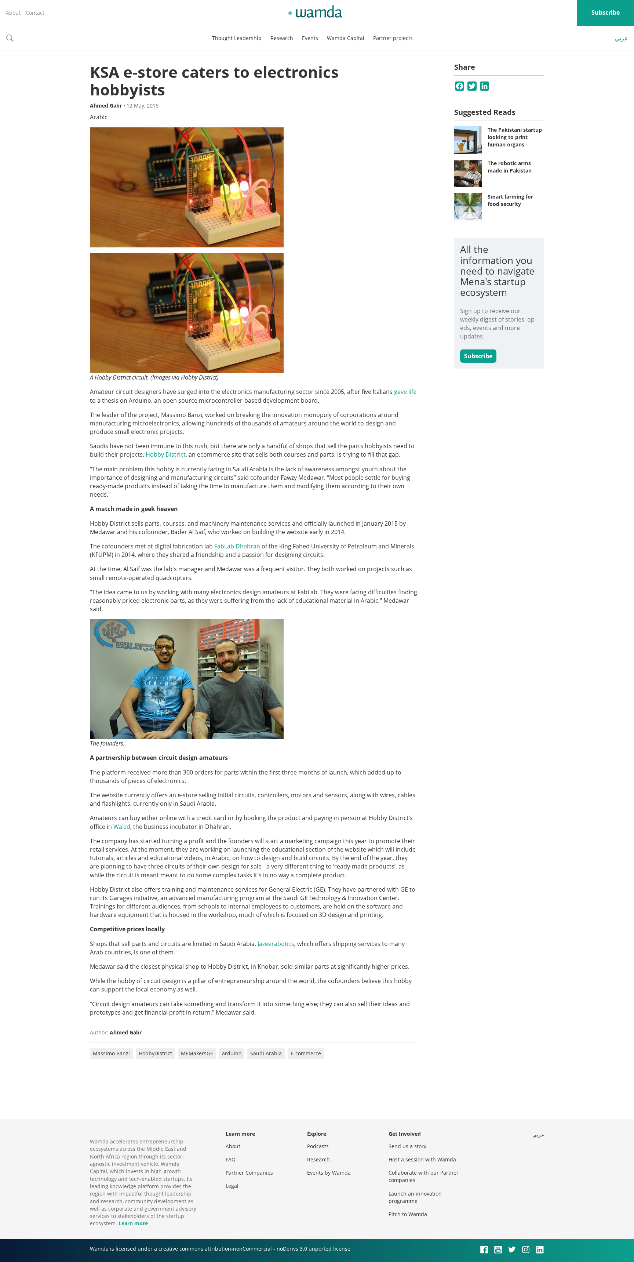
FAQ (231, 1159)
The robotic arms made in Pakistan (510, 167)
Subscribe (605, 12)
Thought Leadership (237, 38)
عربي (621, 38)
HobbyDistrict (155, 1053)
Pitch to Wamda (408, 1214)
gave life (405, 392)
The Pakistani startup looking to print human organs (515, 137)
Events (310, 38)
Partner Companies (249, 1172)
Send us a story (407, 1146)
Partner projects (393, 38)
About (13, 12)
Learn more (133, 1223)
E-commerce (306, 1053)
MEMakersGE (197, 1053)
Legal (232, 1185)
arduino (231, 1053)
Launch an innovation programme (415, 1197)
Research (281, 38)
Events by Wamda (329, 1172)
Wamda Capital (345, 38)
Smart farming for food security (510, 200)
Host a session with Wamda (422, 1159)
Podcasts (318, 1146)
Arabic (99, 117)
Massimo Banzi (111, 1053)
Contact (35, 12)
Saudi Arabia (266, 1053)
